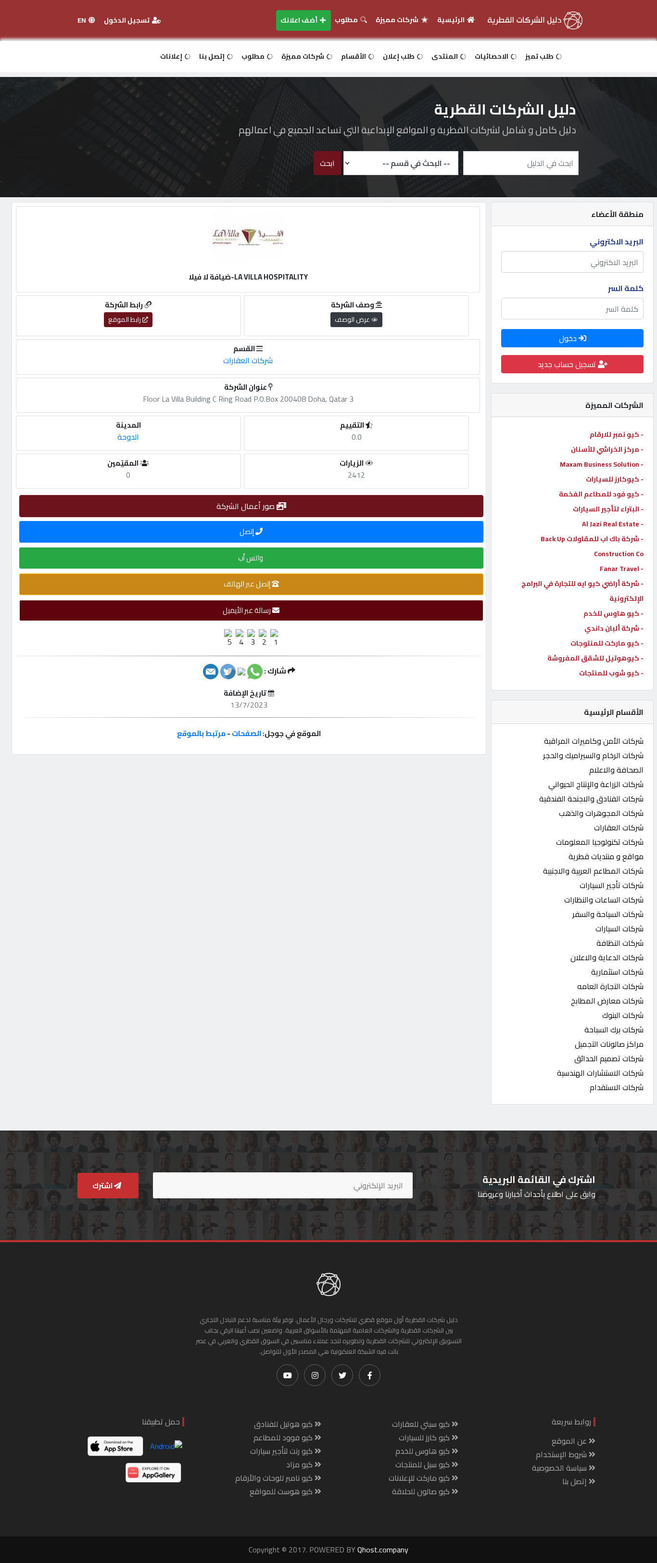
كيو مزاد (300, 1464)
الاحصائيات (492, 56)
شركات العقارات (619, 827)
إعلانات (172, 56)
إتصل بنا (212, 56)
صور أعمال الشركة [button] (246, 506)
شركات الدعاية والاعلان (607, 957)
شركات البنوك (623, 1015)
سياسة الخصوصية (560, 1467)
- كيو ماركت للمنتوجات (607, 643)
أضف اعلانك (299, 20)
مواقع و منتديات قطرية (606, 856)
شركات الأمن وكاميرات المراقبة (594, 741)
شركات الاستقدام (617, 1087)
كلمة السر (626, 288)
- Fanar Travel (622, 568)
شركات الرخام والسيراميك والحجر (593, 755)
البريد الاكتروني (617, 241)
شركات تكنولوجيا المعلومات (600, 842)
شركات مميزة (398, 19)
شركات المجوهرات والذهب (601, 813)
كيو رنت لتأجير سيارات (282, 1451)
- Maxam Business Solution (602, 464)
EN (82, 20)
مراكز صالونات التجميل (609, 1044)
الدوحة (128, 437)
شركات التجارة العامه (610, 986)
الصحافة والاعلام (616, 769)
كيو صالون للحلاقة (422, 1491)
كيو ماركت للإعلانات (420, 1478)
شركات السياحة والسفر (608, 914)
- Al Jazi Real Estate (613, 524)
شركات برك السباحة (614, 1029)
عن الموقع (570, 1441)
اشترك (103, 1186)
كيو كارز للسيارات (425, 1437)
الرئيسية (451, 19)
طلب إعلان (399, 56)
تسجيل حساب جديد (568, 364)
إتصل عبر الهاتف (248, 584)
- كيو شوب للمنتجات (611, 673)
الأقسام (354, 56)
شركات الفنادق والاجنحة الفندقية (591, 798)
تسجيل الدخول (127, 20)
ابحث (327, 163)
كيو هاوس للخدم (423, 1451)
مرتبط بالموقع (201, 733)
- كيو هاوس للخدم (613, 613)
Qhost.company (382, 1549)
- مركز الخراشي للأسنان (607, 449)
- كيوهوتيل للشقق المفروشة (595, 658)
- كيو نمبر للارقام (617, 434)
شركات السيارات (619, 928)
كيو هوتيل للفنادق (284, 1424)
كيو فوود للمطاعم (284, 1437)
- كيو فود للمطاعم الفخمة (601, 494)
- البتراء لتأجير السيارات (608, 509)
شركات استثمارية (617, 972)
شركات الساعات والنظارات (604, 899)
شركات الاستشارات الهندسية (600, 1073)
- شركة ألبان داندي (614, 628)
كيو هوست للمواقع (282, 1491)
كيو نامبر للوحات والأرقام (275, 1478)
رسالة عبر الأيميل (247, 610)
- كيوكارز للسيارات (615, 479)
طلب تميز (540, 56)
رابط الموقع (125, 319)
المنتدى (445, 56)
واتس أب (251, 558)
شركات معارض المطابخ (607, 1000)
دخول (569, 338)
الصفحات (246, 733)
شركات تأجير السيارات (612, 885)
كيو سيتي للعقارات (422, 1424)
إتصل (247, 531)
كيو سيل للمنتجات (423, 1464)
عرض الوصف (353, 319)
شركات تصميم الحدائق (609, 1058)
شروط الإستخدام (562, 1454)
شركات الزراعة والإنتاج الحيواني (596, 784)
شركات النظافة (620, 943)
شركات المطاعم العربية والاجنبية (593, 871)
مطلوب (347, 19)
